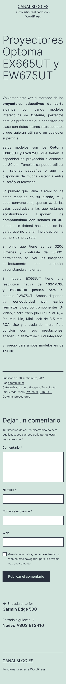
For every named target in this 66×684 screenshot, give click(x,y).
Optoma (8, 396)
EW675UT (32, 392)
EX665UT (46, 392)
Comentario (12, 447)
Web (6, 533)
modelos (20, 197)
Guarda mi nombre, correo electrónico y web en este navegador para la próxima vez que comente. (34, 559)
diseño (47, 197)
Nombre (10, 490)
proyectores (22, 396)
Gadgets (34, 387)
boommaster (16, 382)
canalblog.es (33, 6)
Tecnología (48, 387)
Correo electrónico (17, 511)
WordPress (38, 669)
